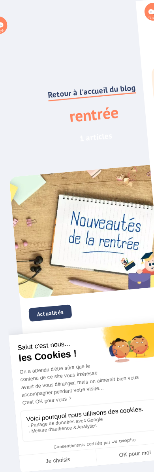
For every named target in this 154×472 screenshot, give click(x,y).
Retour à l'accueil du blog (91, 91)
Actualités (50, 313)
